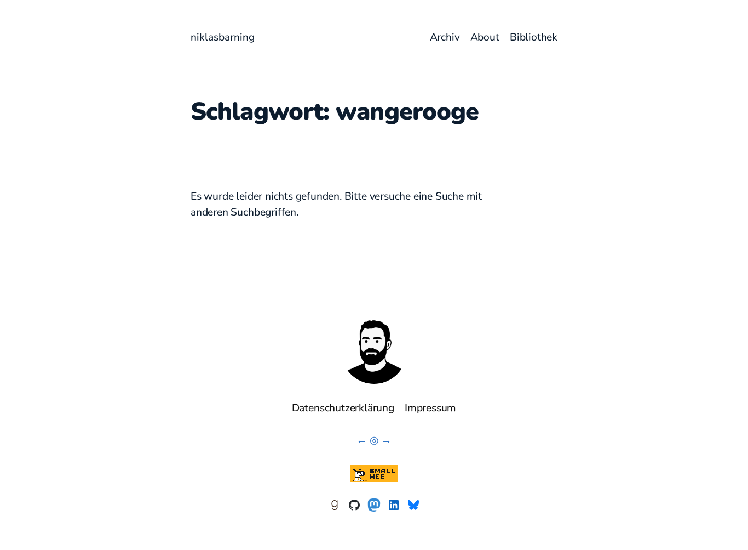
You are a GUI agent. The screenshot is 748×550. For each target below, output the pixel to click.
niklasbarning (223, 37)
